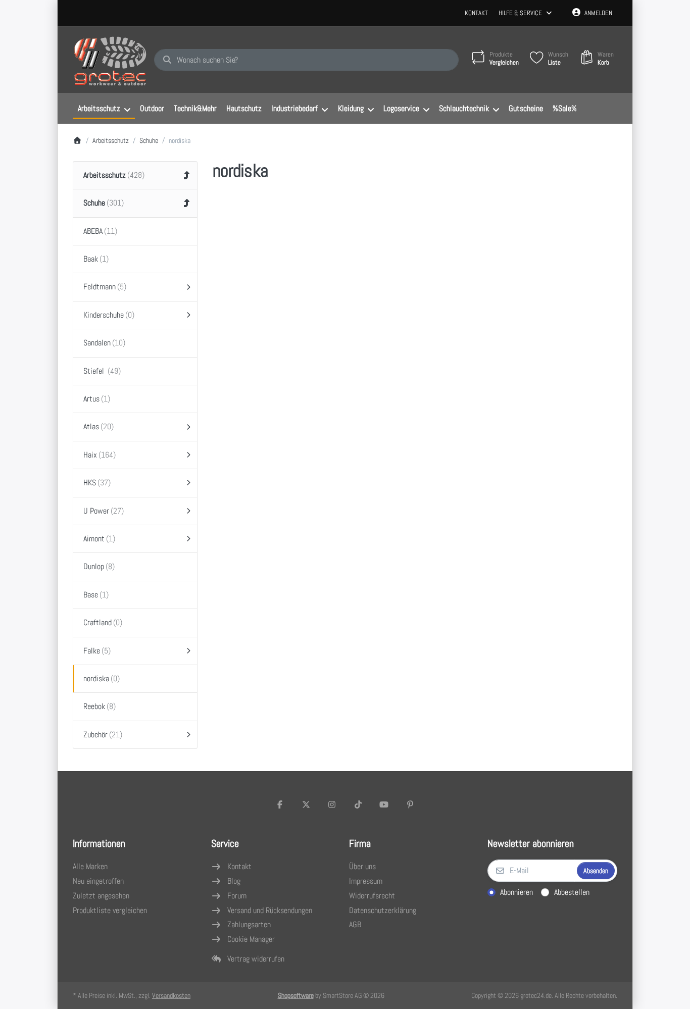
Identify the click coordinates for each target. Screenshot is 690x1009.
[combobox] (306, 60)
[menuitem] (104, 108)
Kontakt (476, 13)
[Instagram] (332, 804)
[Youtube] (384, 804)
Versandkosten (171, 995)
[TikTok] (358, 804)
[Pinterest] (410, 804)
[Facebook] (280, 804)
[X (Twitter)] (306, 804)
